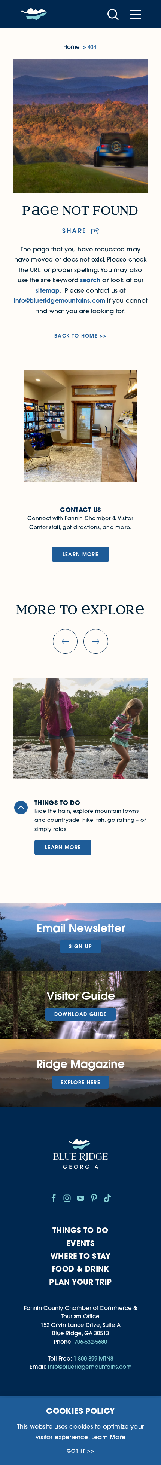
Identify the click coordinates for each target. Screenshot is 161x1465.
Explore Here (80, 1082)
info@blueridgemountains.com (59, 300)
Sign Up (80, 946)
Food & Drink (80, 1269)
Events (80, 1243)
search (90, 280)
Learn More (80, 554)
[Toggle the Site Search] (113, 14)
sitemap (48, 290)
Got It (76, 1451)
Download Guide (80, 1014)
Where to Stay (80, 1256)
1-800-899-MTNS (93, 1358)
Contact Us (80, 510)
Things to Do (80, 1230)
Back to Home (76, 336)
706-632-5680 (90, 1341)
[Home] (34, 14)
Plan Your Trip (80, 1282)
